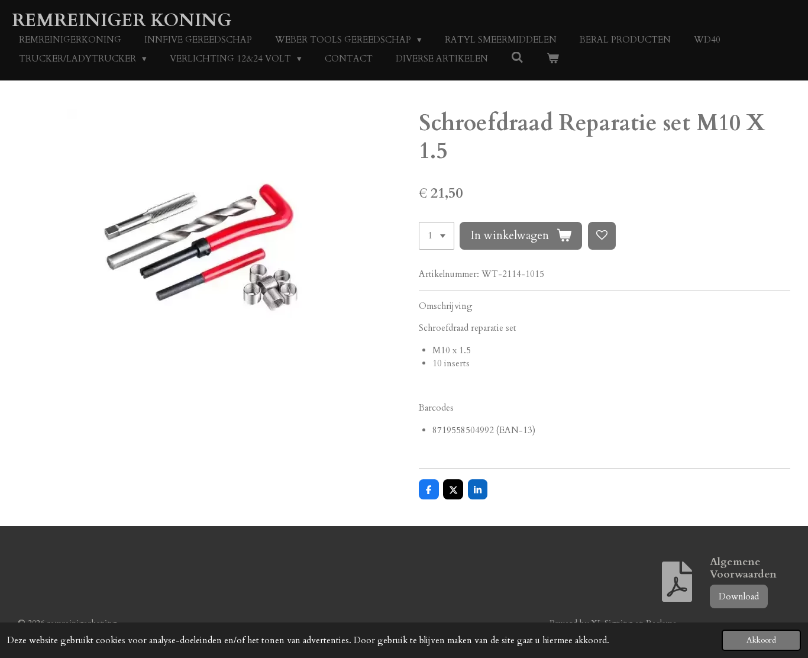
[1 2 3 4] (436, 236)
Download (739, 596)
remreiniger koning (121, 20)
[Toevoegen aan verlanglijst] (602, 236)
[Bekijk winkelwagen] (552, 59)
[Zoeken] (517, 58)
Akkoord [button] (761, 640)
